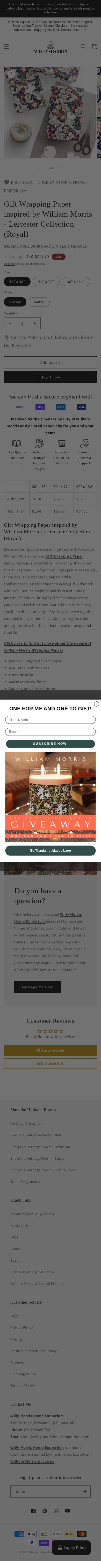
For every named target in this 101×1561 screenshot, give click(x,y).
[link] (50, 796)
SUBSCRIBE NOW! (50, 743)
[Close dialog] (96, 703)
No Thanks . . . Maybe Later (50, 850)
